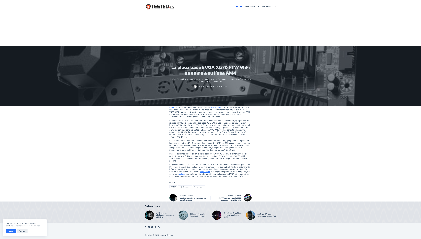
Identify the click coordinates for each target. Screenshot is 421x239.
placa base (198, 187)
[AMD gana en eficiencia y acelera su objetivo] (149, 215)
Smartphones (250, 6)
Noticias (239, 6)
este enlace (205, 172)
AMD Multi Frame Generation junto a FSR (266, 215)
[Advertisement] (210, 29)
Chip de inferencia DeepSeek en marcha (198, 215)
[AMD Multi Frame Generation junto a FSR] (250, 215)
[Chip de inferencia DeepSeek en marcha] (183, 215)
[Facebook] (145, 227)
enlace (182, 174)
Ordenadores (184, 187)
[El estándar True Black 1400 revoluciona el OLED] (216, 215)
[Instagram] (152, 227)
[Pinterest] (155, 227)
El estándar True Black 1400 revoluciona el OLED (233, 215)
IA (258, 6)
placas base (216, 107)
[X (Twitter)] (275, 6)
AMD (173, 187)
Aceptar (11, 231)
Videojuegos (266, 6)
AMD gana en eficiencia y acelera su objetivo (165, 215)
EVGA (171, 107)
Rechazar (22, 231)
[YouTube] (159, 227)
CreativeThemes (166, 235)
